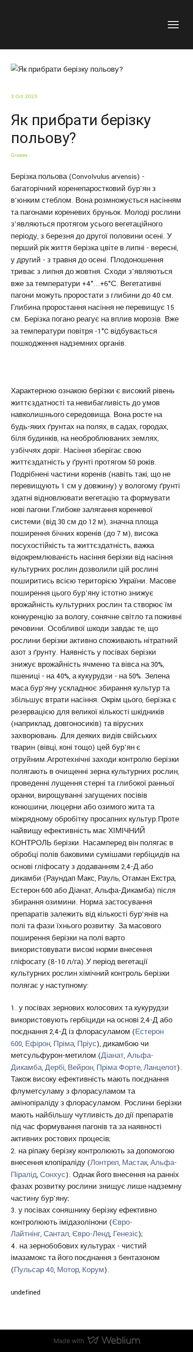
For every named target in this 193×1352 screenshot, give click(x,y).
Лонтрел (104, 1163)
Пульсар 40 (34, 1270)
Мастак (134, 1163)
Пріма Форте (118, 1068)
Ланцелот (160, 1068)
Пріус (86, 1044)
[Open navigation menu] (173, 25)
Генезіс (125, 1234)
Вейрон (80, 1068)
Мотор (68, 1270)
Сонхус (53, 1175)
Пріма (63, 1044)
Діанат (112, 1056)
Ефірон (37, 1044)
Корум (93, 1270)
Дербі (55, 1068)
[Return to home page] (41, 24)
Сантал (56, 1234)
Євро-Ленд (91, 1234)
